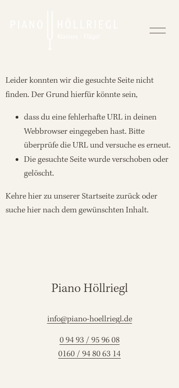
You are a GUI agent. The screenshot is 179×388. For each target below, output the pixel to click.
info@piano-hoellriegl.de (89, 319)
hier (35, 196)
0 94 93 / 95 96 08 (90, 340)
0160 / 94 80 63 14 (89, 354)
